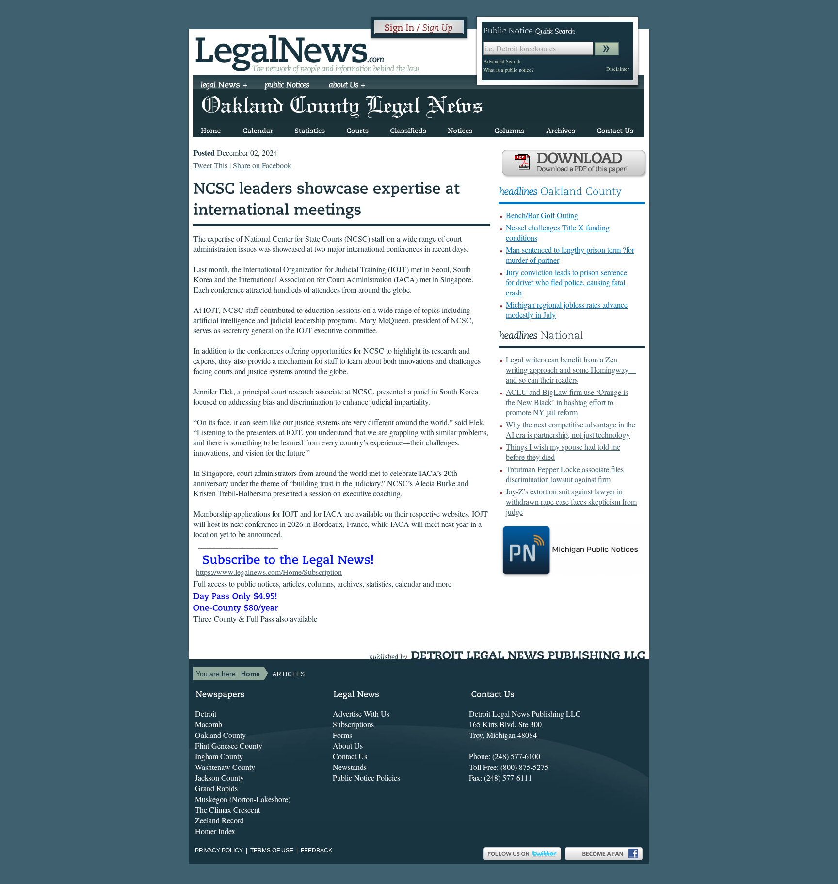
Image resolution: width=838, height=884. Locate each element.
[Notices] (460, 129)
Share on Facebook (262, 165)
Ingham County (219, 756)
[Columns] (509, 129)
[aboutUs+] (347, 86)
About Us (348, 745)
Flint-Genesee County (228, 745)
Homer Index (215, 831)
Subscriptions (353, 724)
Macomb (208, 724)
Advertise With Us (361, 713)
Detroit (205, 713)
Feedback (316, 850)
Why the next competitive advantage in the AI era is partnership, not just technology (570, 429)
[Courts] (357, 129)
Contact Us (350, 756)
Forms (342, 735)
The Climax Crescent (227, 809)
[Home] (211, 129)
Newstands (350, 767)
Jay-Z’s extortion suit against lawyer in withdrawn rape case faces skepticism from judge (571, 501)
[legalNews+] (224, 86)
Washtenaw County (225, 767)
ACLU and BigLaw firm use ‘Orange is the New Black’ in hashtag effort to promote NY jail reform (567, 402)
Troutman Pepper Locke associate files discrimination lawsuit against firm (565, 474)
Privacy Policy (219, 850)
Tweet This (210, 165)
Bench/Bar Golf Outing (542, 215)
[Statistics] (309, 129)
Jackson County (219, 777)
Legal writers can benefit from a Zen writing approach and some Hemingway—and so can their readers (571, 369)
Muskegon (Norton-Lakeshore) (242, 799)
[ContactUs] (614, 129)
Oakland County (220, 735)
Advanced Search (501, 61)
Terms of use (271, 850)
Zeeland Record (219, 820)
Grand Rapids (216, 788)
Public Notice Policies (366, 777)
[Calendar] (257, 129)
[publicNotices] (287, 86)
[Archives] (560, 129)
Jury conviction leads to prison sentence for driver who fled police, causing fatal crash (566, 282)
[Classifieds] (408, 129)
